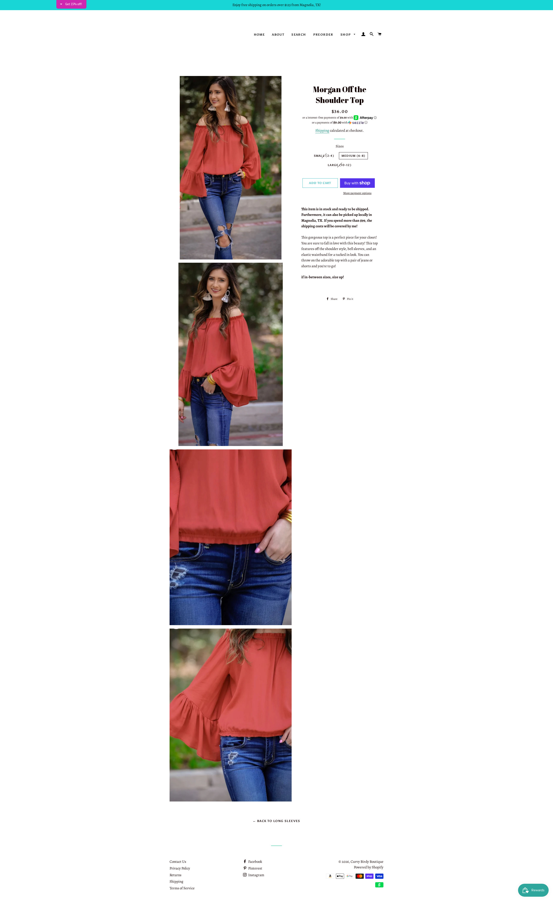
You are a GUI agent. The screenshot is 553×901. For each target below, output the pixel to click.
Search (298, 34)
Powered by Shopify (368, 867)
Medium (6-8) (353, 155)
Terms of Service (182, 888)
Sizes (340, 146)
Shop (346, 34)
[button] (339, 122)
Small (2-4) (324, 155)
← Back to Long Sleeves (276, 821)
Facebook (255, 861)
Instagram (256, 875)
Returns (175, 875)
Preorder (323, 34)
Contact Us (178, 861)
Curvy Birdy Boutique (367, 861)
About (278, 34)
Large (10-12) (339, 165)
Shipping (322, 130)
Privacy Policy (180, 868)
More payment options (357, 193)
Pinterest (255, 868)
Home (259, 34)
